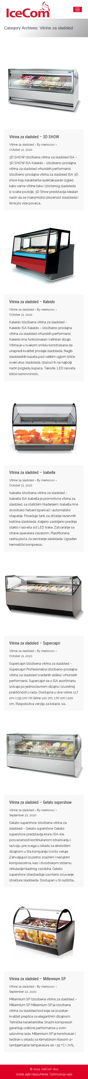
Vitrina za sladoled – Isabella (32, 472)
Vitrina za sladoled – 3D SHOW (34, 136)
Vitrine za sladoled (21, 144)
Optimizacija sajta (61, 1074)
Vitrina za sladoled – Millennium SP (37, 978)
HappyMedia (39, 1074)
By (46, 144)
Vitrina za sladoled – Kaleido (32, 301)
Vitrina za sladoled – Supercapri (34, 643)
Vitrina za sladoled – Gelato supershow (40, 802)
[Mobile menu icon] (77, 9)
